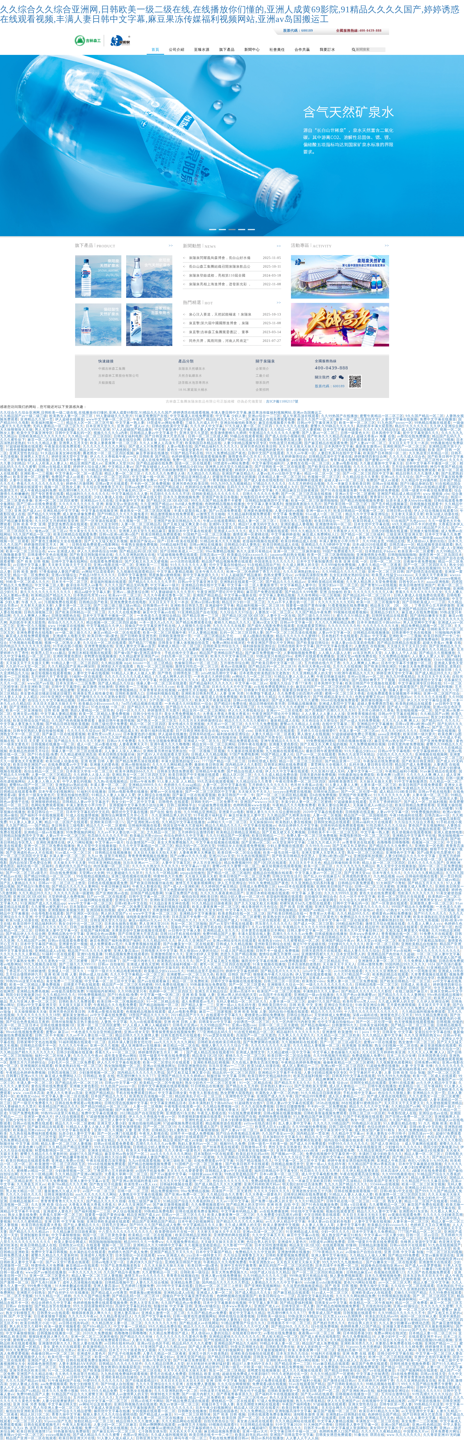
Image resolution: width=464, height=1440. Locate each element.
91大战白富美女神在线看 (61, 453)
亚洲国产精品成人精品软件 (399, 494)
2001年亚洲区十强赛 (56, 697)
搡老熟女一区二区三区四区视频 (108, 453)
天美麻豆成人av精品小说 (373, 805)
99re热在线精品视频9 (67, 808)
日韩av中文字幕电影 (394, 751)
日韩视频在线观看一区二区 (115, 538)
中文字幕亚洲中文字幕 (172, 429)
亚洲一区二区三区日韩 (386, 571)
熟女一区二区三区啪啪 (155, 666)
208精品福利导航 (173, 544)
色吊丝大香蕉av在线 (314, 666)
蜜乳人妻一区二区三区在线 (119, 880)
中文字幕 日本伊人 (249, 507)
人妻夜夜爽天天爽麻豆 (197, 852)
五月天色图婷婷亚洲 (176, 890)
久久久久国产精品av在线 (438, 517)
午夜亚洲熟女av (270, 829)
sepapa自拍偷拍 (192, 873)
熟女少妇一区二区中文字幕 (399, 758)
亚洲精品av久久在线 (96, 500)
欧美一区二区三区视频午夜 (378, 602)
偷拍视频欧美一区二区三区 (397, 947)
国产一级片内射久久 (128, 717)
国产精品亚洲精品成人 (192, 477)
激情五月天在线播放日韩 (432, 670)
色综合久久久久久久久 (66, 622)
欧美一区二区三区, (319, 866)
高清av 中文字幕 (373, 636)
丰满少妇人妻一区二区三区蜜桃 (306, 802)
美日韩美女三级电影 (67, 825)
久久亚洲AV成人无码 (328, 771)
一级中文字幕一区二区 (322, 670)
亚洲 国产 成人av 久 (133, 426)
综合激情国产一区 (140, 842)
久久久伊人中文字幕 (206, 426)
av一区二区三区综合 (387, 808)
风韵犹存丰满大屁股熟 (374, 426)
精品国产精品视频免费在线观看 (227, 561)
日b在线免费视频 (323, 795)
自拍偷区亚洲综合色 (320, 896)
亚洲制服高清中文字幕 (199, 758)
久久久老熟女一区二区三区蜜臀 (63, 961)
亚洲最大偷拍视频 (424, 531)
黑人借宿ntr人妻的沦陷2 (426, 541)
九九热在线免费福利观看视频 (369, 849)
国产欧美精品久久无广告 (146, 819)
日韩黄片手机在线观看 (262, 690)
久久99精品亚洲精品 (97, 470)
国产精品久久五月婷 (148, 450)
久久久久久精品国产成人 (47, 507)
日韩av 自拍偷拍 (111, 964)
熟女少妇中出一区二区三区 (80, 924)
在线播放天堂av (232, 538)
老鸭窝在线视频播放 (100, 656)
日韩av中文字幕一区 (296, 622)
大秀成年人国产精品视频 (189, 839)
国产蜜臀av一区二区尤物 (385, 460)
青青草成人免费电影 (346, 460)
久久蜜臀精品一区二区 (301, 940)
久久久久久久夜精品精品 (423, 873)
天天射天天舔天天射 (407, 514)
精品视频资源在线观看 (435, 544)
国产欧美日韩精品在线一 (287, 913)
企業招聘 (262, 389)
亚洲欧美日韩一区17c (107, 822)
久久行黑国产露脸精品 (242, 968)
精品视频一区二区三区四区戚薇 (111, 622)
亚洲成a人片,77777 (92, 690)
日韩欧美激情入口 (129, 693)
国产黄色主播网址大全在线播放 (56, 541)
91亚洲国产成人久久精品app (43, 903)
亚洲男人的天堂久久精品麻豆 (229, 467)
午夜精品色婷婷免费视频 (379, 490)
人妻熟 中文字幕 (368, 538)
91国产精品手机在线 (187, 453)
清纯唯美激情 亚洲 (192, 808)
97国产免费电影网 (244, 754)
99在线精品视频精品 (92, 876)
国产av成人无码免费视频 (360, 720)
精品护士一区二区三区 (218, 937)
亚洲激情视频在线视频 (69, 747)
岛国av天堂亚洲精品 (276, 619)
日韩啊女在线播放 (230, 609)
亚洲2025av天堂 (222, 856)
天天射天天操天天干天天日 (69, 565)
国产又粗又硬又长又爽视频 (283, 832)
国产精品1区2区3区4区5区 (167, 500)
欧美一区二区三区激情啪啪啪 (314, 500)
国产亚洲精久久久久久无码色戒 (35, 707)
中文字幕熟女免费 (20, 961)
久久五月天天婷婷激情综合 (284, 456)
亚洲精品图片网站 (58, 639)
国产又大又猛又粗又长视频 (106, 541)
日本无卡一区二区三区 (70, 582)
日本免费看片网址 (23, 649)
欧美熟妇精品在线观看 (414, 703)
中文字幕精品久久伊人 (105, 626)
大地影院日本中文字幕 (258, 497)
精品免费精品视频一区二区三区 (426, 626)
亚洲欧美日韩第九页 (186, 605)
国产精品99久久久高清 (144, 778)
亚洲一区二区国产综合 (441, 693)
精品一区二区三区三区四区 (301, 761)
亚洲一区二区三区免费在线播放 (49, 846)
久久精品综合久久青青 (360, 477)
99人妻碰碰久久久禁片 (114, 416)
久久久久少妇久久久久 (399, 731)
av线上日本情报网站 (248, 947)
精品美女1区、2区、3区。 (391, 605)
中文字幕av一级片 (164, 585)
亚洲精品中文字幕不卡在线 (414, 836)
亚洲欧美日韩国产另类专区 (261, 737)
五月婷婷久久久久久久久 (373, 768)
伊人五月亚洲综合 (207, 863)
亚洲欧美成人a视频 (28, 470)
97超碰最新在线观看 (350, 802)
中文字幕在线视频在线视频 (217, 842)
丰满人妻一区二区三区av (359, 731)
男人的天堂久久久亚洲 (92, 717)
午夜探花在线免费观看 (62, 446)
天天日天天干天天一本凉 (408, 443)
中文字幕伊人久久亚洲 (370, 937)
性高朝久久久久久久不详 (170, 494)
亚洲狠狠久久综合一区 (376, 450)
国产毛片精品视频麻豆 (389, 504)
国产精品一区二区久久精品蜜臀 (49, 690)
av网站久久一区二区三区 (252, 676)
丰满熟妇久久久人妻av (258, 768)
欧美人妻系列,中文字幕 (104, 808)
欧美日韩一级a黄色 (102, 636)
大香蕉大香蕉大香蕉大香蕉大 (226, 714)
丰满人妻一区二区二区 (108, 785)
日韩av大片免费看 (121, 741)
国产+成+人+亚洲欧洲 (181, 886)
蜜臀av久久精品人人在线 (300, 724)
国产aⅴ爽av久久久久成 (188, 856)
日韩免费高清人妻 (287, 439)
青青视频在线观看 (226, 599)
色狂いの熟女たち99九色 (396, 910)
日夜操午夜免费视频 (419, 561)
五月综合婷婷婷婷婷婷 (410, 467)
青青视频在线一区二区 (66, 480)
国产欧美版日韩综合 (313, 643)
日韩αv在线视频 (385, 483)
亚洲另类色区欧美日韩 (258, 446)
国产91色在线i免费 (43, 754)
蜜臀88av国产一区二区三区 (31, 785)
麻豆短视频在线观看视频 (51, 673)
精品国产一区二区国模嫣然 (365, 815)
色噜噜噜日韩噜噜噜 (393, 842)
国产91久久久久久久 (430, 913)
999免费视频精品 (123, 690)
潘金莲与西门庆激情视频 (431, 588)
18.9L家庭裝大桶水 (193, 389)
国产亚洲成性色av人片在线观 (29, 852)
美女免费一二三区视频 (436, 910)
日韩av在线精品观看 (429, 487)
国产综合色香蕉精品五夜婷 (168, 717)
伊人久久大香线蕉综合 (246, 710)
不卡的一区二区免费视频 (150, 483)
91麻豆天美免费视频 (36, 497)
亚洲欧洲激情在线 (313, 778)
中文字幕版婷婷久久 (429, 751)
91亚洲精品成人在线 (211, 548)
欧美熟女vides (269, 940)
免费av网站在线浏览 (228, 643)
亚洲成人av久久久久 (230, 531)
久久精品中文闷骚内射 (419, 480)
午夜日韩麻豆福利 (330, 676)
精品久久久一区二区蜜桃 (385, 778)
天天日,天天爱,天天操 (34, 741)
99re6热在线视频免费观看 (26, 808)
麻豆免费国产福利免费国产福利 (115, 940)
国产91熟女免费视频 (131, 517)
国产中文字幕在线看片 (334, 646)
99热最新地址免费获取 (356, 775)
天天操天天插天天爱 (376, 781)
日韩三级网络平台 (181, 805)
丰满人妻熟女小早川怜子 (339, 541)
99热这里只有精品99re (199, 538)
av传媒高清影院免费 (311, 575)
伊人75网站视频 (80, 842)
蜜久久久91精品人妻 (353, 615)
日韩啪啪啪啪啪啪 (402, 555)
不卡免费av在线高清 (412, 558)
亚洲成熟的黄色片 (269, 450)
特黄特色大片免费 (167, 876)
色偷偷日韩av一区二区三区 (196, 663)
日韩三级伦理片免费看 (109, 724)
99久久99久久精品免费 (53, 717)
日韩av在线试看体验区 (251, 700)
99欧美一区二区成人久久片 (28, 582)
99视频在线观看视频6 (351, 612)
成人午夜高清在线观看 (301, 416)
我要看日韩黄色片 (296, 690)
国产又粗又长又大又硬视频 (146, 561)
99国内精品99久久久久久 (405, 964)
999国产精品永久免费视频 (413, 907)
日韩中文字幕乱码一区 (73, 433)
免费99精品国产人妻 (371, 727)
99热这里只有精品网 (285, 443)
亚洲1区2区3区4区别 (29, 896)
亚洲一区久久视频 (31, 626)
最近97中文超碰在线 (309, 944)
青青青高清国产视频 (145, 578)
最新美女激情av (368, 446)
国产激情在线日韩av (209, 517)
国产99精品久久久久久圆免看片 (122, 514)
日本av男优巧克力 (396, 487)
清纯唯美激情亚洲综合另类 (148, 917)
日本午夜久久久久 (209, 571)
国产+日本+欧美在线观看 (177, 541)
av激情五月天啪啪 (210, 514)
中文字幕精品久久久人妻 (366, 690)
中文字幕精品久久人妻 (130, 494)
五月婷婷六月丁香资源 (49, 676)
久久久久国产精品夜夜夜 (371, 619)
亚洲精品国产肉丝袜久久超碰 (390, 954)
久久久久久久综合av (83, 731)
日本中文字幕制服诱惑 (315, 561)
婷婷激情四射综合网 (370, 456)
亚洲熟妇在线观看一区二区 (277, 568)
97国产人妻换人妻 (45, 609)
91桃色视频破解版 (20, 450)
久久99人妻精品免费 (132, 470)
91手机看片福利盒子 (210, 815)
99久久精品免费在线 (355, 880)
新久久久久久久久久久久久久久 (46, 592)
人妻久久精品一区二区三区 (185, 578)
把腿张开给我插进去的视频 (234, 477)
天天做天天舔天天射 (220, 558)
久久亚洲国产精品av (156, 504)
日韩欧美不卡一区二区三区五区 (333, 832)
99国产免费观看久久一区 (343, 551)
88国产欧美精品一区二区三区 (82, 548)
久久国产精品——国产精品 (27, 825)
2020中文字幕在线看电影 (323, 812)
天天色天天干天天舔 (319, 890)
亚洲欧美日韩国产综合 (430, 497)
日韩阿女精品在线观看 (390, 615)
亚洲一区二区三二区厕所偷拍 (296, 551)
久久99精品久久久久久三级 (344, 571)
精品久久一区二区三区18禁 (251, 548)
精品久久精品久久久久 (223, 825)
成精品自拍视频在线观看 (273, 873)
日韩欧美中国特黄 (72, 778)
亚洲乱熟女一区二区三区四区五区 (139, 775)
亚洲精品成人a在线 (50, 951)
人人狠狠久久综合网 (194, 626)
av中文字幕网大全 (176, 947)
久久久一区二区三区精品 (79, 758)
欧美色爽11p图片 (390, 775)
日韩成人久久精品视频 (209, 754)
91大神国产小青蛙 (391, 883)
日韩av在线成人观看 (54, 467)
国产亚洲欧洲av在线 (143, 822)
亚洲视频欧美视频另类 (66, 910)
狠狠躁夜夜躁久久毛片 (303, 504)
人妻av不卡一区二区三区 (66, 836)
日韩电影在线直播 (359, 812)
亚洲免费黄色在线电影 (128, 602)
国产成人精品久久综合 (116, 683)
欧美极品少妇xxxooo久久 (247, 555)
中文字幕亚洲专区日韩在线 (420, 683)
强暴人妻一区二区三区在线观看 (161, 683)
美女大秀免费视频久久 (182, 714)
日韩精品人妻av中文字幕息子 (153, 433)
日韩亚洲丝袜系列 (111, 599)
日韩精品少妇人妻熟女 (242, 544)
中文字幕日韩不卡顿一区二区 (183, 480)
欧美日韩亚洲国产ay (29, 764)
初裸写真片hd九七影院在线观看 (305, 903)
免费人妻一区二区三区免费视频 (312, 836)
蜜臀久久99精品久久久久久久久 (360, 747)
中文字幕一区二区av (251, 683)
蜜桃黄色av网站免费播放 (392, 913)
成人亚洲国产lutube (79, 768)
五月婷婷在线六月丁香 (322, 663)
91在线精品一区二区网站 (163, 880)
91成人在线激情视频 (82, 815)
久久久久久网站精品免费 (335, 622)
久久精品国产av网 (434, 714)
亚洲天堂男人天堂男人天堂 (323, 852)
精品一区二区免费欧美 (31, 575)
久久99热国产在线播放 (339, 416)
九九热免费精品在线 (298, 609)
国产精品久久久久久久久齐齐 (152, 582)
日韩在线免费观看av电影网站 (95, 544)
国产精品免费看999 (300, 639)
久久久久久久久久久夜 (371, 467)
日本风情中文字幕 (386, 433)
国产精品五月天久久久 (318, 487)
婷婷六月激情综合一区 (138, 558)
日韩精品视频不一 (31, 788)
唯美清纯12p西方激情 (290, 517)
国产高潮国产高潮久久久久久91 (330, 710)
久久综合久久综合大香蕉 (414, 822)
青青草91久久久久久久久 (390, 497)
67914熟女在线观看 (216, 527)
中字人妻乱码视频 (76, 781)
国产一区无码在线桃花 (411, 548)
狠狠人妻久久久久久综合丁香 (191, 619)
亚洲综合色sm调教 (101, 934)
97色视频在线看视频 (25, 643)
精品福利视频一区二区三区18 (260, 605)
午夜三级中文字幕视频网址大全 (317, 869)
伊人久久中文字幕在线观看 (180, 558)
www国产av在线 (41, 683)
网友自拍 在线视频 (328, 849)
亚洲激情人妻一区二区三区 (431, 903)
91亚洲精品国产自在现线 (198, 612)
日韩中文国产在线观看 (266, 453)
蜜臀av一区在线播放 (166, 791)
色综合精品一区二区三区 (443, 758)
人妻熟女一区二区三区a (274, 612)
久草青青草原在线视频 (157, 690)
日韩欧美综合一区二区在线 (119, 527)
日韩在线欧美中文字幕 (170, 426)
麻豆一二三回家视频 (389, 568)
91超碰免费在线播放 (214, 805)
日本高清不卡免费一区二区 (73, 460)
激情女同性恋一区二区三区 (197, 666)
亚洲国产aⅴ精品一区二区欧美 (322, 910)
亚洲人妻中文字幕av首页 (135, 646)
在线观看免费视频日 (106, 561)
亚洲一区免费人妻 (208, 568)
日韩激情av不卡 (155, 605)
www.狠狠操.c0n (436, 494)
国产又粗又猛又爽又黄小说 (185, 524)
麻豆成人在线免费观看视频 (273, 419)
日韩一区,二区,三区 (385, 561)
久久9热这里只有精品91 (128, 659)
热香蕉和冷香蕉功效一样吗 (315, 758)
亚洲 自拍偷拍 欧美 (301, 450)
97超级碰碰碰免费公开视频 (354, 734)
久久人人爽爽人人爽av (31, 615)
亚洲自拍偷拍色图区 (73, 795)
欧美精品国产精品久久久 (51, 595)
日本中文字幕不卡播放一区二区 (431, 463)
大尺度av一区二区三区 (225, 724)
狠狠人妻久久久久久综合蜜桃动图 (273, 812)
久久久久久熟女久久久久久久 (155, 866)
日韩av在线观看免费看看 (146, 619)
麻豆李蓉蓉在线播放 (152, 453)
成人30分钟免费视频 (299, 920)
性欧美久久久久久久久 (109, 578)
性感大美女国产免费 (188, 439)
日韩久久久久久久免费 (261, 494)
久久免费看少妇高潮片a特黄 (300, 693)
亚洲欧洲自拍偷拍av (239, 747)
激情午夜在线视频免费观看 (211, 470)
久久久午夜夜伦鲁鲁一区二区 (167, 595)
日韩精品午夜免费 (210, 771)
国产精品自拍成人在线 (245, 771)
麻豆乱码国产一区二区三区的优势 (323, 687)
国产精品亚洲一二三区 (201, 615)
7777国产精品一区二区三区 (224, 761)
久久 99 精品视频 (111, 947)
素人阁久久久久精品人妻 (435, 649)
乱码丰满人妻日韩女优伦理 (371, 764)
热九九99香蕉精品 (400, 676)
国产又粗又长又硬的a (350, 846)
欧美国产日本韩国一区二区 (385, 453)
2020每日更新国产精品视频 (264, 649)
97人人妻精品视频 (203, 632)
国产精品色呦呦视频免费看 (362, 500)
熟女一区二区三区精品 (365, 852)
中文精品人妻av (120, 467)
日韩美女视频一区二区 (338, 839)
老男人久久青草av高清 (430, 839)
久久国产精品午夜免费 (313, 612)
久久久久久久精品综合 (381, 429)
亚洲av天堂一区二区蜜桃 (355, 494)
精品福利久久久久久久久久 (87, 494)
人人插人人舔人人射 (334, 653)
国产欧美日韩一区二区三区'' (346, 504)
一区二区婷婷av (90, 957)
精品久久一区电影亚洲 (367, 707)
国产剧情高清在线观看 (424, 571)
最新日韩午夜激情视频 (116, 720)
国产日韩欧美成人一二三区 (181, 551)
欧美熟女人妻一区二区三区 (71, 416)
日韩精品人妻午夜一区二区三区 (191, 778)
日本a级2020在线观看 (369, 544)
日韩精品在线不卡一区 (390, 588)
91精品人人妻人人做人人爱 (133, 673)
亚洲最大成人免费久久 (415, 886)
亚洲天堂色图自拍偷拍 (333, 907)
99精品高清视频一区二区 (381, 957)
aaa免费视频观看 (293, 961)
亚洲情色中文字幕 (400, 852)
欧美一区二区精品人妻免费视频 (47, 680)
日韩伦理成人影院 (262, 761)
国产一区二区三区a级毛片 (26, 873)
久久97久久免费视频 (261, 724)
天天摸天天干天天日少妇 (407, 646)
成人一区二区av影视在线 (97, 744)
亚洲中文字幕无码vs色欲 (404, 968)
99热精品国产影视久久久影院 (23, 869)
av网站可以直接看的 (98, 571)
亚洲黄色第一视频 (73, 944)
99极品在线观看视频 (246, 436)
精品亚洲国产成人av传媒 (265, 717)
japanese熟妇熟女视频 (287, 555)
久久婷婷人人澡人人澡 (91, 775)
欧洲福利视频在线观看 (172, 907)
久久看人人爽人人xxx (251, 798)
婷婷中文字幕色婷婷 (242, 971)
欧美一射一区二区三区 (357, 423)
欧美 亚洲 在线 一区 (351, 561)
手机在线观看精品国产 (228, 578)
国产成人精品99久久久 (433, 673)
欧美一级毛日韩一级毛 (281, 852)
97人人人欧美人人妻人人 (48, 463)
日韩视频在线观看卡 (25, 487)
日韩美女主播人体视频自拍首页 (184, 643)
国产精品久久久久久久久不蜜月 (79, 741)
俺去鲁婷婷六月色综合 (259, 907)
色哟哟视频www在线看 (251, 805)
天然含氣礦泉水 (190, 375)
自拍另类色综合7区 (328, 690)
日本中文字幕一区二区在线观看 (343, 920)
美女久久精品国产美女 (93, 649)
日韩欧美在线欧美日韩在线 (261, 558)
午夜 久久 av (32, 602)
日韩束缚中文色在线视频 (47, 555)
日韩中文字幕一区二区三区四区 (154, 896)
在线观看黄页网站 (311, 626)
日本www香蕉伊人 (364, 934)
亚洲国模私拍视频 (368, 856)
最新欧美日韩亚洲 (208, 764)
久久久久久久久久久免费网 (177, 649)
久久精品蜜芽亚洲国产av (139, 656)
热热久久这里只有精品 (356, 754)
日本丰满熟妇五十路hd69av (379, 622)
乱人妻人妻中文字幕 (209, 429)
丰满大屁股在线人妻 (190, 511)
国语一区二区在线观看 (193, 463)
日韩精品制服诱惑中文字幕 (267, 500)
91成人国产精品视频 (237, 951)
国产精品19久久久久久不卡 (246, 957)
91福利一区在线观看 (86, 676)
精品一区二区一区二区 (322, 473)
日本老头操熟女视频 (120, 924)
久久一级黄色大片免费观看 (22, 761)
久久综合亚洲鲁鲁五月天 (103, 487)
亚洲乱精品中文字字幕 (61, 511)
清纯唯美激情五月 (342, 781)
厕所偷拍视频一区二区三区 (383, 700)
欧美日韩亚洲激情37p (204, 869)
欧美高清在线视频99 (424, 568)
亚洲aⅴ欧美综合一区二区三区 (147, 670)
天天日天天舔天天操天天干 (54, 703)
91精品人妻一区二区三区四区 (75, 663)
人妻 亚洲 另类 (232, 693)
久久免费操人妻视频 (420, 961)
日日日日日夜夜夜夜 (239, 829)
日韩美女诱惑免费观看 (175, 771)
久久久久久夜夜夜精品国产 (222, 893)
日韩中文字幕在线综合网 (121, 439)
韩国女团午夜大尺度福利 (183, 825)
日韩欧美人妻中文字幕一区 (56, 930)
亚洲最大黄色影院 (283, 744)
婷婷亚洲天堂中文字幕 (69, 456)
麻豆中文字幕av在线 (159, 612)
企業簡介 (262, 368)
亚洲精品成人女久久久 (221, 930)
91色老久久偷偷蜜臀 (240, 869)
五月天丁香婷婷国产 (385, 802)
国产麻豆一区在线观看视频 (64, 734)
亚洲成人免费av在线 (263, 538)
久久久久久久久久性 (344, 626)
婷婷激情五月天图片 (163, 710)
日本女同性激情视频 (411, 849)
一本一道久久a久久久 (156, 622)
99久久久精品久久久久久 (311, 531)
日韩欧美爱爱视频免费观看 (414, 470)
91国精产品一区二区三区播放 (207, 534)
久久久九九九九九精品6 (355, 866)
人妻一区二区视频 (296, 538)
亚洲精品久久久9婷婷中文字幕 (325, 544)
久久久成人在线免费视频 (150, 460)
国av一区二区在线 (239, 568)
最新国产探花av (142, 541)
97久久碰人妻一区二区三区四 (249, 426)
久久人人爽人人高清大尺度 (161, 443)
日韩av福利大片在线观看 (372, 822)
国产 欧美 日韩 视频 (33, 561)
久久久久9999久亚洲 (93, 429)
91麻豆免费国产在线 (151, 416)
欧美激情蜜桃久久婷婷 (228, 433)
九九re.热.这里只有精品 (107, 856)
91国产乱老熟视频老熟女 (248, 429)
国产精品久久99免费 (44, 514)
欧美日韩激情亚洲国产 (417, 585)
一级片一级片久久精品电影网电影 (114, 971)
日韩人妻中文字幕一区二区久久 (265, 788)
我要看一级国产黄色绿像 (306, 605)
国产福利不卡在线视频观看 (42, 815)
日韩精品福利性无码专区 (393, 599)
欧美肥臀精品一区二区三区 (200, 957)
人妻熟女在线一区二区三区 (308, 463)
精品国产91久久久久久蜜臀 (89, 951)
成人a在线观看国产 (402, 687)
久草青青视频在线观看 (143, 944)
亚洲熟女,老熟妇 (447, 666)
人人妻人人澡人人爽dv (122, 751)
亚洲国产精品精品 (207, 595)
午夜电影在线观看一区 (382, 639)
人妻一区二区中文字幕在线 (224, 785)
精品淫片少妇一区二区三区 (243, 602)
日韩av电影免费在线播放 (128, 791)
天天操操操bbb (261, 822)
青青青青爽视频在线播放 (148, 856)
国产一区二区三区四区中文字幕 (368, 473)
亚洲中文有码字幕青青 (409, 869)
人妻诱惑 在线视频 (370, 646)
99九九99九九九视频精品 (231, 483)
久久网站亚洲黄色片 (294, 697)
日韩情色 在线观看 (174, 802)
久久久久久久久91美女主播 (170, 548)
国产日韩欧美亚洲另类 (138, 636)
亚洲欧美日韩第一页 (197, 609)
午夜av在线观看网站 (219, 521)
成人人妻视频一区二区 (104, 480)
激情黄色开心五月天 (244, 456)
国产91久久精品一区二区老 (73, 880)
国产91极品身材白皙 (416, 483)
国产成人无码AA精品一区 (21, 639)
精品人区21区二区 (237, 775)
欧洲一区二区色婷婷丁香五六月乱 (253, 571)
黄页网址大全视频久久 (329, 764)
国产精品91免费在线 (230, 703)
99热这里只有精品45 (236, 758)
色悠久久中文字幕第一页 (371, 548)
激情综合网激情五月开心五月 (125, 815)
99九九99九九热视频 (422, 920)
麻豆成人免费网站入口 (320, 534)
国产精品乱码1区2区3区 (138, 551)
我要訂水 (327, 49)
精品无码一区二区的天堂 (195, 846)
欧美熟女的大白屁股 (279, 917)
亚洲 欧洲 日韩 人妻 (16, 517)
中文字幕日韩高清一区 (229, 839)
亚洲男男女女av (429, 900)
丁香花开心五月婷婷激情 (434, 605)
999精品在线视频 (287, 937)
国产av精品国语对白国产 (184, 419)
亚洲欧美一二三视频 (36, 473)
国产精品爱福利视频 (436, 687)
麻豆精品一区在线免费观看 (56, 517)
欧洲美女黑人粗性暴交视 (93, 693)
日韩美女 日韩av (156, 439)
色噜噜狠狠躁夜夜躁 (346, 558)
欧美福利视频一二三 (47, 423)
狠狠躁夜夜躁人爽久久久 (178, 937)
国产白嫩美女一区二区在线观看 (188, 944)
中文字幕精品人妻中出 (298, 585)
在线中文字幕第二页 (338, 724)
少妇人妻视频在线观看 (285, 846)
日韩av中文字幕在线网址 (398, 714)
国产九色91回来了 (299, 819)
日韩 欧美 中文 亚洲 (29, 524)
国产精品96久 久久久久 (440, 720)
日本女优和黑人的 (350, 954)
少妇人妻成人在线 (108, 497)
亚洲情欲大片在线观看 (116, 666)
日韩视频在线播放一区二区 (53, 744)
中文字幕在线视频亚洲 (99, 511)
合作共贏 (302, 49)
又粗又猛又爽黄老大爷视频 (407, 930)
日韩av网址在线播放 (205, 544)
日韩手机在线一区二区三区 (322, 859)
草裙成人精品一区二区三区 (179, 646)
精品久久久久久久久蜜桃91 (297, 636)
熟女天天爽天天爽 (396, 917)
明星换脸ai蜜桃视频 (165, 575)
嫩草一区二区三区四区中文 (357, 419)
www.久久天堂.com (237, 731)
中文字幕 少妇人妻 (231, 416)
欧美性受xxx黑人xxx (104, 734)
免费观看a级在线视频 (432, 599)
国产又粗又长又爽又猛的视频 (323, 744)
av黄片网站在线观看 (309, 788)
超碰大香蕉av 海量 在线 (375, 436)
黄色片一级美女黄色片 (185, 450)
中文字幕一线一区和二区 (152, 477)
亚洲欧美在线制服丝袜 (170, 490)
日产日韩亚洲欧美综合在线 (197, 731)
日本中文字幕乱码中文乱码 (87, 812)
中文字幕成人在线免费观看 (191, 416)
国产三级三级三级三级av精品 (117, 605)
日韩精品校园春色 (379, 558)
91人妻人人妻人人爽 (341, 785)
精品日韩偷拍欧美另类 (267, 703)
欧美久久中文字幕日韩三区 (232, 656)
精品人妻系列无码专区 (66, 788)
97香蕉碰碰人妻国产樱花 (59, 571)
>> (171, 245)
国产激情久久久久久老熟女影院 (100, 697)
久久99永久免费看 (92, 659)
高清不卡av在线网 (396, 951)
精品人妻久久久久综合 (362, 951)
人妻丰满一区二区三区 (73, 605)
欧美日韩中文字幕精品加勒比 (422, 940)
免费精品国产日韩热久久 (95, 680)
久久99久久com (162, 687)
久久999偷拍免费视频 (338, 565)
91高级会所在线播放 (143, 947)
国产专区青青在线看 (47, 494)
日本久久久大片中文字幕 (232, 687)
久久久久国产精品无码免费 (126, 585)
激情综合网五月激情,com (279, 954)
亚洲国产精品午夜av (338, 940)
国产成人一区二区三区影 (314, 924)
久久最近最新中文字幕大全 (381, 463)
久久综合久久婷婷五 (355, 900)
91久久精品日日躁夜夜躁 (212, 903)
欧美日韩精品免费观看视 (161, 534)
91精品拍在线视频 (272, 588)
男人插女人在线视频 (313, 734)
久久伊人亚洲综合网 (446, 426)
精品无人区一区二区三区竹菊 (89, 423)
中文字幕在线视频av (260, 825)
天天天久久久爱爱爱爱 (289, 957)
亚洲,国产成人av (27, 511)
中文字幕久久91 (238, 910)
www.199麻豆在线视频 (66, 626)
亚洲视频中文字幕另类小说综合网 (33, 768)
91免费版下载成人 (260, 693)
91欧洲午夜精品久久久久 (354, 673)
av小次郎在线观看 (184, 561)
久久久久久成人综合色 (407, 456)
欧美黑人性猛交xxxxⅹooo (392, 575)
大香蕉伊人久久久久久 (351, 531)
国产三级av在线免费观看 (37, 504)
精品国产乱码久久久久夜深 (224, 849)
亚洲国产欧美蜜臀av (285, 527)
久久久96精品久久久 (179, 920)
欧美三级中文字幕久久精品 (210, 507)
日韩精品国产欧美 (93, 602)
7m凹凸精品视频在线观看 (141, 703)
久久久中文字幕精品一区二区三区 (146, 846)
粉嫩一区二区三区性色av (427, 460)
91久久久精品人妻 (42, 443)
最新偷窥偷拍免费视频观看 (31, 538)
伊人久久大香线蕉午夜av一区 (113, 456)
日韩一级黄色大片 (355, 433)
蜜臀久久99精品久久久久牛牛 (220, 629)
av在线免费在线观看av (310, 460)
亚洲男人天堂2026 (119, 463)
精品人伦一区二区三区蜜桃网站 (104, 450)
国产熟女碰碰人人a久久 (155, 467)
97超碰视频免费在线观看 (177, 555)
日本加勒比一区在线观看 (89, 907)
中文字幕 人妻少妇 (307, 893)
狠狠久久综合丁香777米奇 (291, 683)
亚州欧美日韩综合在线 (272, 944)
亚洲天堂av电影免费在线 (357, 656)
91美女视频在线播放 (269, 964)
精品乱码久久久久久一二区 (227, 419)
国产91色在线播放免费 (339, 490)
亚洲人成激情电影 (448, 832)
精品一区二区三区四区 (148, 724)
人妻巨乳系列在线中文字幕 (339, 453)
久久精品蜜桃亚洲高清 (78, 754)
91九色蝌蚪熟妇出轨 (387, 920)
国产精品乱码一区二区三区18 (367, 595)
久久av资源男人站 (266, 927)
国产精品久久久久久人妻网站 (189, 639)
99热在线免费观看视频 (202, 829)
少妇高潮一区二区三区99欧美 (184, 656)
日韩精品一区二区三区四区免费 (153, 747)
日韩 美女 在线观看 (138, 849)
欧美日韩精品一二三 (197, 588)
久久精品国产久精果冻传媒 (289, 815)
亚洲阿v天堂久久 (222, 524)
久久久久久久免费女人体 (165, 473)
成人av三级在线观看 (47, 599)
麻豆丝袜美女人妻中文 (247, 815)
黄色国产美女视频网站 (426, 825)
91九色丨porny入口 (112, 460)
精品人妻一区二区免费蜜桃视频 (98, 917)
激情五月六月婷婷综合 (301, 578)
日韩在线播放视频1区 (355, 741)
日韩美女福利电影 (128, 436)
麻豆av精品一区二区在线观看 (59, 558)
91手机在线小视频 (67, 646)
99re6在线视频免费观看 (340, 700)
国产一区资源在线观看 (98, 521)
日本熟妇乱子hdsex (380, 551)
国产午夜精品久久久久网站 (212, 490)
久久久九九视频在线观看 (421, 829)
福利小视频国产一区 (283, 947)
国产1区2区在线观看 (270, 863)
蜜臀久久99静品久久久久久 (332, 426)
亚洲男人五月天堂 (73, 443)
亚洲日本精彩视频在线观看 (90, 653)
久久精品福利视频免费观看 (249, 514)
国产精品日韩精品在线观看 (398, 643)
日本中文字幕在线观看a (342, 429)
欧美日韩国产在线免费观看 (420, 785)
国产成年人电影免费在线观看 (271, 626)
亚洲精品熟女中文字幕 (66, 934)
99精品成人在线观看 (254, 439)
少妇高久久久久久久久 (395, 754)
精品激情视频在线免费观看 (172, 514)
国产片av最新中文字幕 (255, 490)
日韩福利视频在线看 (162, 693)
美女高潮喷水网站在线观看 (300, 599)
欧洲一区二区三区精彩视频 (374, 609)
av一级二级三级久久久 (73, 632)
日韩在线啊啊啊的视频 (106, 619)
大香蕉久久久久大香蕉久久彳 (93, 629)
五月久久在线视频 (347, 666)
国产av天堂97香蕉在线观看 (231, 924)
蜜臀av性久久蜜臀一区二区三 (236, 866)
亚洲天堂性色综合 (23, 453)
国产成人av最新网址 (320, 900)
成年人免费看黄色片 (133, 910)
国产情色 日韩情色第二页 (178, 673)
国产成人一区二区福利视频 (409, 707)
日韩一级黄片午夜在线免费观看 (426, 490)
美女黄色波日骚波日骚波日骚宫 (45, 693)
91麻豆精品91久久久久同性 (53, 659)
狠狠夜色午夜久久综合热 (359, 487)
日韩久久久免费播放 (304, 727)
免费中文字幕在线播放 (438, 419)
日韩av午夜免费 (142, 781)
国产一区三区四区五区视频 (264, 727)
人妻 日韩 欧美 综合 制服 (408, 747)
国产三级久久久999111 (316, 615)
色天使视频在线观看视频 (412, 832)
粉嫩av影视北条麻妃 (104, 849)
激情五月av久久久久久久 (399, 798)
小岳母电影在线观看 (47, 913)
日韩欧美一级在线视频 (438, 731)
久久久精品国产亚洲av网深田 (71, 666)
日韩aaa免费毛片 (138, 487)
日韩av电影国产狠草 (297, 629)
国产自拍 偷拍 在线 (165, 812)
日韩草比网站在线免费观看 (286, 764)
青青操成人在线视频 (33, 460)
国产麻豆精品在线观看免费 (326, 443)
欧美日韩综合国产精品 (31, 720)
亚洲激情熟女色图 (370, 555)
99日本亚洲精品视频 (104, 863)
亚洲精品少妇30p (189, 467)
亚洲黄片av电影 (110, 768)
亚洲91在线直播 (90, 954)
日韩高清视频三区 (38, 612)
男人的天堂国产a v (116, 913)
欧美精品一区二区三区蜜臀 (239, 917)
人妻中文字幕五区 (176, 863)
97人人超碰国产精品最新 (132, 429)
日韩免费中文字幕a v (17, 558)
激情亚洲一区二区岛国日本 (440, 555)
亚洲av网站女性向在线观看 (234, 940)
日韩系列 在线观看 (300, 737)
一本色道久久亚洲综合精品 (158, 615)
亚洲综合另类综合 (140, 568)
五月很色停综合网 (234, 663)
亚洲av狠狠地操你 (135, 764)
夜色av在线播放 (233, 666)
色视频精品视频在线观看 (110, 727)
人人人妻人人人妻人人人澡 (323, 714)
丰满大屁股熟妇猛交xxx (180, 761)
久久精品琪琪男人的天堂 (394, 900)
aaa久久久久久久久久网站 (330, 768)
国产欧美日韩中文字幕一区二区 (276, 663)
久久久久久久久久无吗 (336, 602)
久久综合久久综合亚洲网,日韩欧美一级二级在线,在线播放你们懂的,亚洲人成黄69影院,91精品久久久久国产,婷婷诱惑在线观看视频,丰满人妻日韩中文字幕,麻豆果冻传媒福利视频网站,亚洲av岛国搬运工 (230, 14)
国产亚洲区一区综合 (82, 913)
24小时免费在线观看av (18, 670)
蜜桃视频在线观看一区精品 (61, 670)
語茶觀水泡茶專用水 (193, 382)
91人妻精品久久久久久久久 (46, 927)
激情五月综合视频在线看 (385, 924)
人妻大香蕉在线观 (119, 927)
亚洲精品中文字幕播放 (375, 724)
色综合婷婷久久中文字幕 (137, 680)
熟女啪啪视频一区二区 (414, 710)
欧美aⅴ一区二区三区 (125, 595)
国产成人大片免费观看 (147, 446)
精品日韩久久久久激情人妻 (417, 473)
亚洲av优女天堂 (265, 622)
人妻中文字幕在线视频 (399, 419)
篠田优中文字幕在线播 (130, 812)
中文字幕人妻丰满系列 (265, 504)
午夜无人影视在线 (147, 419)
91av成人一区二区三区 (324, 514)
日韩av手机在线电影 (326, 517)
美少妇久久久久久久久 (228, 808)
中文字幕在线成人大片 (280, 487)
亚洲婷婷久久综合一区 (220, 768)
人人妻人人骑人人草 (44, 781)
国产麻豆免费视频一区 (263, 653)
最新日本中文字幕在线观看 (190, 531)
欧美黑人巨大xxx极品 (48, 653)
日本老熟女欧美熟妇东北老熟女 (264, 673)
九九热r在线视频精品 (111, 781)
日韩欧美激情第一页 (175, 636)
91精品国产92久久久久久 (170, 517)
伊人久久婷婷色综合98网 (97, 551)
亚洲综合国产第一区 (436, 927)
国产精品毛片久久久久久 (57, 450)
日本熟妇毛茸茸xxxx (89, 595)
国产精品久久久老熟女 (145, 707)
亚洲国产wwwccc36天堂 (221, 649)
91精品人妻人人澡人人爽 (294, 676)
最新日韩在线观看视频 (279, 778)
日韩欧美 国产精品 (154, 456)
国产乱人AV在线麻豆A (322, 876)
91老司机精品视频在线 (322, 527)
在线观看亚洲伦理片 (124, 588)
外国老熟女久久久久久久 (274, 561)
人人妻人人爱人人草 (428, 656)
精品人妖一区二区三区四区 (384, 863)
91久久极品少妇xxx (360, 751)
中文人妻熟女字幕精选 (38, 758)
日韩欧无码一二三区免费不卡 (214, 802)
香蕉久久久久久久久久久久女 (40, 483)
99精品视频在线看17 (189, 670)
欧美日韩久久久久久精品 (202, 968)
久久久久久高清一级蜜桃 (74, 893)
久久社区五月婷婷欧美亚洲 (56, 521)
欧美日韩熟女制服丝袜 (219, 737)
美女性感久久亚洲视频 (186, 724)
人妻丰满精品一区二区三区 (366, 869)
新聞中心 (252, 49)
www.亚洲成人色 (61, 551)
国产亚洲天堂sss (357, 873)
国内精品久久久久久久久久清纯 (25, 646)
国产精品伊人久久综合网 (26, 934)
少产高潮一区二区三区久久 (171, 700)
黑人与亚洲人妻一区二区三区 (71, 527)
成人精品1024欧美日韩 (397, 791)
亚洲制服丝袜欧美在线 (161, 588)
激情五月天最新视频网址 (195, 883)
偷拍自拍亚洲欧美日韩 (200, 896)
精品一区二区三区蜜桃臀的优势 (384, 839)
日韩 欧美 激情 (25, 571)
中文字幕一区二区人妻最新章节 (252, 585)
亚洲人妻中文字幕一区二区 (53, 819)
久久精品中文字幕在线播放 (183, 822)
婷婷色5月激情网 (79, 483)
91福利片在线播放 (91, 791)
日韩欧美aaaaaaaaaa (413, 717)
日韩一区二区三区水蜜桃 (374, 886)
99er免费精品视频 (220, 551)
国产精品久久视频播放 (437, 653)
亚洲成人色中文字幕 (260, 599)
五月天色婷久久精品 (62, 470)
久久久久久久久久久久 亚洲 (81, 504)
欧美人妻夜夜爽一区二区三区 (113, 443)
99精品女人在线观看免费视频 (241, 846)
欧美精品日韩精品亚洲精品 (238, 832)
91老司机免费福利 (332, 659)
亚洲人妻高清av (126, 951)
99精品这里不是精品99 (205, 971)
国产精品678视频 (440, 439)
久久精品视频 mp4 (116, 663)
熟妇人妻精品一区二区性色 (92, 710)
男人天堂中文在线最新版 (55, 429)
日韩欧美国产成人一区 (212, 947)
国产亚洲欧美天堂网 (60, 890)
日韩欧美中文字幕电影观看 (389, 507)
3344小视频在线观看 (40, 829)
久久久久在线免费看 (124, 612)
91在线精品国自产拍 (263, 565)
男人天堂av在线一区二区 (422, 859)
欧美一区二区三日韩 (382, 944)
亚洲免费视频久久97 (342, 717)
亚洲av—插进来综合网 (131, 592)
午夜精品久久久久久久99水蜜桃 (428, 788)
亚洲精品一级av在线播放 (44, 832)
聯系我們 (262, 382)
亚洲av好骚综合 (64, 575)
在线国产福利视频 (94, 930)
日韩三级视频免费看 (141, 768)
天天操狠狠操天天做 (16, 429)
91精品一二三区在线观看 (260, 920)
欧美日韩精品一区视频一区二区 (359, 511)
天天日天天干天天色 (433, 676)
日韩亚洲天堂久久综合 (108, 920)
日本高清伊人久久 (38, 947)
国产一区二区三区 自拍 (292, 849)
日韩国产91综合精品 (400, 517)
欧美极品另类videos (146, 836)
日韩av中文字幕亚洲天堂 (317, 423)
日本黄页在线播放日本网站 (263, 930)
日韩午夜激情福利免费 (31, 880)
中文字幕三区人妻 (49, 585)
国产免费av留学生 (285, 798)
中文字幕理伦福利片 (268, 463)
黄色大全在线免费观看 (377, 893)
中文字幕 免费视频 (288, 514)
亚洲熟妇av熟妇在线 (71, 785)
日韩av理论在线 (390, 578)
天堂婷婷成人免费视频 (203, 880)
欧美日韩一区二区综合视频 (239, 852)
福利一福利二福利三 (378, 819)
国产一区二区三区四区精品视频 (281, 795)
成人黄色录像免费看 (79, 514)
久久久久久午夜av (100, 788)
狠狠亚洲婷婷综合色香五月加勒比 (137, 639)
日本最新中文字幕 (129, 500)
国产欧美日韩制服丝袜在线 (91, 555)
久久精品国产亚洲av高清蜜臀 (128, 507)
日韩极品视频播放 (302, 703)
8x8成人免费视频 (189, 504)
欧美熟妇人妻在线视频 (294, 822)
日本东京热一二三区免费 (76, 683)
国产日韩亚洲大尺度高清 (165, 436)
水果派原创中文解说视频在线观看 (139, 930)
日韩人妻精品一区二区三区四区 (295, 470)
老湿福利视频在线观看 (260, 541)
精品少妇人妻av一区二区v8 (242, 896)
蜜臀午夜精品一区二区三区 (381, 416)
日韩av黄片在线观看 (111, 483)
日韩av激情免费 (370, 964)
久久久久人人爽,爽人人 (401, 720)
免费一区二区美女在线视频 (194, 460)
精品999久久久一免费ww (410, 727)
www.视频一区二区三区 (127, 548)
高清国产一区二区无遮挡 (237, 619)
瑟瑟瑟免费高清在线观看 (68, 524)
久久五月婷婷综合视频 (306, 483)
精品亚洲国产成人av (86, 463)
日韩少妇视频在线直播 (389, 531)
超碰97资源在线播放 (235, 859)
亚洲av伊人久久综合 (91, 639)
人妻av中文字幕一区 (335, 632)
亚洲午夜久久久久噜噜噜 (170, 744)
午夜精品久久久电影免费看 (294, 805)
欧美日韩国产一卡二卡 (442, 636)
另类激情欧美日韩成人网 (172, 910)
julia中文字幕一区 (317, 971)
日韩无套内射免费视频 (406, 744)
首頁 (155, 49)
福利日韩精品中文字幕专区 (84, 588)
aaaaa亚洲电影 (438, 582)
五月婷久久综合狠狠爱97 (317, 731)
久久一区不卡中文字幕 (357, 896)
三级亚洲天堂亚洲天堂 (404, 534)
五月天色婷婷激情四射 (220, 788)
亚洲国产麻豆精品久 (238, 473)
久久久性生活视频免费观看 (159, 741)
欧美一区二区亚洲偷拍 (24, 710)
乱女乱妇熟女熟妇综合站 (350, 575)
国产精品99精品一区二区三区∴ (49, 876)
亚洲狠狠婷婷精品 (45, 802)
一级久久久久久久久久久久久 (436, 951)
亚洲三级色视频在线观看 (131, 876)
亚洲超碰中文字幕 (219, 605)
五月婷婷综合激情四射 (196, 832)
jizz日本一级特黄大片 (106, 778)
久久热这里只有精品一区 (429, 453)
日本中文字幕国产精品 (152, 859)
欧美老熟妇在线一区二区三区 (241, 913)
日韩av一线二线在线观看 (159, 538)
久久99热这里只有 (225, 727)
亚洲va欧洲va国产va (335, 856)
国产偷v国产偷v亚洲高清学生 (138, 653)
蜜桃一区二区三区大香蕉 (345, 693)
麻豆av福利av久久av (145, 920)
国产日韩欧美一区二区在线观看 (280, 467)
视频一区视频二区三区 (108, 747)
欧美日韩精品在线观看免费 (75, 534)
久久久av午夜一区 (300, 453)
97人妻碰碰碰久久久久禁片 (173, 592)
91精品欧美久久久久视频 (220, 541)
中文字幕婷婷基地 (285, 534)
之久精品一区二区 (161, 832)
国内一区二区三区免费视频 (440, 866)
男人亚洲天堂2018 (154, 924)
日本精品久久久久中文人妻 (171, 659)
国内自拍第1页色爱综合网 (30, 863)
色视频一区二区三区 (324, 477)
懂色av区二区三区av (51, 531)
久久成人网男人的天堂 (301, 565)
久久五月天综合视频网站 (134, 649)
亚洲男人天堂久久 (34, 456)
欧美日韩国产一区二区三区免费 (244, 876)
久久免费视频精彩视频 (367, 744)
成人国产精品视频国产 (419, 429)
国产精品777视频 (142, 643)
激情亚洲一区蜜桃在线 (251, 534)
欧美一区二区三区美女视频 (300, 497)
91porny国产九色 (317, 747)
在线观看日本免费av (141, 480)
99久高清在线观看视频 (215, 781)
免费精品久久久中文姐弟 (360, 917)
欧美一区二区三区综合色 (26, 551)
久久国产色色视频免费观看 (73, 720)
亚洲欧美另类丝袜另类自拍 (165, 751)
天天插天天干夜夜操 (431, 575)
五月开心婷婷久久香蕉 (376, 710)
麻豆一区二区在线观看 (46, 439)
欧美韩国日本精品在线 (203, 443)
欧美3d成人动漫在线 (442, 514)
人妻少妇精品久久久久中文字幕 (411, 856)
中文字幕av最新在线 (240, 595)
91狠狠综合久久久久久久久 (108, 968)
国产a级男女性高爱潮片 (436, 852)
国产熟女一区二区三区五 (157, 720)
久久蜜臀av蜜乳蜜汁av (49, 907)
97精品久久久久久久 (269, 483)
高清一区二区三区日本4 (147, 839)
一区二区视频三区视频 (207, 751)
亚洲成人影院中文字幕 (337, 703)
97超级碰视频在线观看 (24, 446)
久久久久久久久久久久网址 (104, 446)
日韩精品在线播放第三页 (236, 588)
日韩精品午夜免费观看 (356, 883)
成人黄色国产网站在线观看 (223, 680)
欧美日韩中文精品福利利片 (35, 924)
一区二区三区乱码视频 (392, 880)
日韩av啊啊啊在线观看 (304, 480)
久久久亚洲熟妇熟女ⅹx (301, 571)
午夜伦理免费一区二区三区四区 (301, 781)
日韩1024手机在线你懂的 (180, 934)
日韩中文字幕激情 (132, 575)
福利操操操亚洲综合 (259, 646)
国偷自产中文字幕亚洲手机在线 (150, 626)
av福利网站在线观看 (96, 900)
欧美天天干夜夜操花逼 (213, 700)
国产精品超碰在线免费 (154, 463)
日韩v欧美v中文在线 (263, 680)
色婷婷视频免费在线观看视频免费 (199, 456)
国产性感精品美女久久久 (333, 697)
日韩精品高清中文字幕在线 (330, 456)
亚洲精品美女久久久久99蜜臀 (429, 808)
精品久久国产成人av (96, 517)
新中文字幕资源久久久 (421, 433)
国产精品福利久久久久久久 (216, 446)
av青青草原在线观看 (358, 842)
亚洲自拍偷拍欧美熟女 (238, 423)
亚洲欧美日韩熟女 (164, 900)
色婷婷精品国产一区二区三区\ (150, 808)
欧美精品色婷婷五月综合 (29, 751)
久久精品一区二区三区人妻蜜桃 (295, 429)
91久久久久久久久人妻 (188, 565)
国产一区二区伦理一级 (359, 791)
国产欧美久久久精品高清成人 (330, 436)
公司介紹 (176, 49)
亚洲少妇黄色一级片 (264, 578)
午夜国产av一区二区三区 (40, 588)
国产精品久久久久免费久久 (391, 846)
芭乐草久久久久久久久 (371, 907)
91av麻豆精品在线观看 (438, 771)
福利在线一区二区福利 (35, 866)
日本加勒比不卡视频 (72, 578)
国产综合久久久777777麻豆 (195, 859)
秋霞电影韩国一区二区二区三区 (365, 836)
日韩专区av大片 (411, 582)
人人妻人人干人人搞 (400, 653)
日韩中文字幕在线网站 (69, 561)
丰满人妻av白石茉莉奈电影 (157, 609)
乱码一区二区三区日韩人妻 (241, 632)
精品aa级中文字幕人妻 (92, 592)
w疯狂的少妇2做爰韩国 (199, 900)
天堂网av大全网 (18, 737)
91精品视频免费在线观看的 (127, 954)
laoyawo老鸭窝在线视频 (292, 791)
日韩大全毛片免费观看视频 (280, 900)
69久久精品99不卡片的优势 (414, 524)
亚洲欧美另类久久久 (263, 609)
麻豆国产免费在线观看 (264, 592)
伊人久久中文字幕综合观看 (428, 700)
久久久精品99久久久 (35, 893)
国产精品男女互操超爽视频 (409, 659)
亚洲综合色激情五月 (210, 890)
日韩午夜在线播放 (252, 744)
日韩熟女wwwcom (31, 527)
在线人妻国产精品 (220, 439)
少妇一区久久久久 (130, 710)
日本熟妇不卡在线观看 (73, 497)
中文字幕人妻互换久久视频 (22, 724)
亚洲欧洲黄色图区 (67, 656)
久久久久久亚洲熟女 (381, 971)
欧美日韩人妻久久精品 (192, 599)
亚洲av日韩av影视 (205, 602)
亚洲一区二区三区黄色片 (318, 917)
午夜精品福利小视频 (401, 771)
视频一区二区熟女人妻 (62, 487)
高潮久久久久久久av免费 (292, 934)
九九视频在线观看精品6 (135, 571)
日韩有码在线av (202, 734)
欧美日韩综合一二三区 (332, 521)
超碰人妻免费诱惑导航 (375, 703)
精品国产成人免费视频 (413, 764)
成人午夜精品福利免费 (372, 470)
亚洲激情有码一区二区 (333, 524)
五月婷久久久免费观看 (73, 538)
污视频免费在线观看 (60, 602)
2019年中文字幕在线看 (137, 629)
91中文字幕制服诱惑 (410, 781)
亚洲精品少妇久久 (384, 612)
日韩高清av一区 (402, 544)
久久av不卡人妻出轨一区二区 (292, 602)
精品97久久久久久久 (411, 426)
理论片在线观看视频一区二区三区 (170, 527)
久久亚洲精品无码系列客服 (313, 883)
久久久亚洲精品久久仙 (181, 697)
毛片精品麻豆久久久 (144, 697)
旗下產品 (227, 49)
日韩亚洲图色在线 (65, 615)
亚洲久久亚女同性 (104, 524)
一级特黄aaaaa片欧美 (436, 538)
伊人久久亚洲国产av (194, 940)
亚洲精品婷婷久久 (80, 599)
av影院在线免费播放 (413, 436)
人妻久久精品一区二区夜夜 (379, 565)
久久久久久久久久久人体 (373, 592)
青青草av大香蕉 (322, 913)
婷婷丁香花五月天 (427, 507)
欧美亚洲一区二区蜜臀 (31, 477)
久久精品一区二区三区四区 (89, 436)
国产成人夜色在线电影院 (264, 480)
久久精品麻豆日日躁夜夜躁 (297, 490)
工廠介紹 (262, 375)
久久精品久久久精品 (203, 473)
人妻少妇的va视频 (289, 511)
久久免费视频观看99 (159, 957)
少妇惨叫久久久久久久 (346, 944)
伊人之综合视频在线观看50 (436, 511)
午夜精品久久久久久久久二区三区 (58, 568)
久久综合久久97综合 (236, 612)
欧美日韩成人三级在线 (371, 521)
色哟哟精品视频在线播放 (225, 504)
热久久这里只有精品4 (254, 551)
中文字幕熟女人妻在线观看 (163, 869)
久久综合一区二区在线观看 (104, 643)
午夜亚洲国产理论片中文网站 (220, 592)
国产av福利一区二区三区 (348, 788)
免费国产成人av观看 (67, 477)
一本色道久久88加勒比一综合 (188, 703)
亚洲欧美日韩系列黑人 (199, 693)
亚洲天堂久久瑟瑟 (193, 433)
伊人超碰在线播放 (69, 419)
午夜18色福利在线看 (406, 815)
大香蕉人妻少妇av (42, 548)
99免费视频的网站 (320, 741)
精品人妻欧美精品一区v (357, 890)
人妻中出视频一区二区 (27, 480)
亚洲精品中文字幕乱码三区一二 (125, 490)
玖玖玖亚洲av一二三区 (141, 863)
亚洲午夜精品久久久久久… (282, 741)
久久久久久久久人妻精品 (20, 954)
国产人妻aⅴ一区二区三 (320, 433)
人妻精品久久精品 (356, 670)
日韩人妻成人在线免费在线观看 (419, 595)
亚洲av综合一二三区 (264, 416)
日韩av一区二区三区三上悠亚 (62, 883)
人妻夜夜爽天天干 (133, 744)
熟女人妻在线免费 (337, 470)
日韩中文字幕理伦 (65, 687)
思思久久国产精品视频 (238, 954)
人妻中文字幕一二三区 (365, 771)
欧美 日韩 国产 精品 (216, 798)
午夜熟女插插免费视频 (139, 544)
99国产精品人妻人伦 (277, 754)
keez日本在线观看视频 (296, 886)
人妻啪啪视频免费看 (299, 653)
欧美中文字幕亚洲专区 (35, 433)
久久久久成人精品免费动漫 (275, 775)
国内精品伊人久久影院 (243, 764)
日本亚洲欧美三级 (34, 687)
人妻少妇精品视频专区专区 (245, 443)
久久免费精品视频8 (394, 656)
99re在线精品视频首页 (104, 670)
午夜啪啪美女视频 (290, 548)
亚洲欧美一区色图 (429, 846)
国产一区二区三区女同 (284, 507)
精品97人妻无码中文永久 (258, 524)
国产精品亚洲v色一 (170, 507)
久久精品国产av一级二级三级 (23, 416)
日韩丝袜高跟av (326, 791)
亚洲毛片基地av (361, 910)
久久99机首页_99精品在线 (383, 541)
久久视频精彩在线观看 (306, 717)
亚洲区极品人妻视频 (297, 524)
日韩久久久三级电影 (296, 521)
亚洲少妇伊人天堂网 (202, 954)
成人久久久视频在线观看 (269, 531)
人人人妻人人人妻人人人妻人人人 (348, 578)
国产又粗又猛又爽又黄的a (416, 768)
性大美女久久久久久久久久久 (229, 450)
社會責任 (277, 49)
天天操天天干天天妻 (69, 863)
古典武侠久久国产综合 (73, 866)
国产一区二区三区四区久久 (425, 565)
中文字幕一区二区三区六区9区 (334, 957)
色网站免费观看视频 (47, 805)
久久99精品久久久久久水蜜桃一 (282, 707)
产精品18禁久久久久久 (97, 575)
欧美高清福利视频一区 (179, 964)
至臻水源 (202, 49)
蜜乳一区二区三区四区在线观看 (225, 964)
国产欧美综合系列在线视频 (329, 467)
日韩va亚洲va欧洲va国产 (119, 534)
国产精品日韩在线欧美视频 (67, 724)
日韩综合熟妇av (399, 697)
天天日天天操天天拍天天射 (306, 558)
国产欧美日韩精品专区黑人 (294, 856)
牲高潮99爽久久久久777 (78, 490)
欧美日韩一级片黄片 (419, 734)
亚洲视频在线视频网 (431, 754)
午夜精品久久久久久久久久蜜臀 (274, 433)
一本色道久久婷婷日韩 (212, 676)
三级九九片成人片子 (201, 423)
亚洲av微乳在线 (358, 568)
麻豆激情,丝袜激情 (98, 687)
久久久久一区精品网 (71, 727)
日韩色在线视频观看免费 (108, 883)
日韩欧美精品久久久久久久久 (42, 436)
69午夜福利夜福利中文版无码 (232, 670)
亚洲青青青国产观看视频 (47, 629)
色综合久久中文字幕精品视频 (51, 700)
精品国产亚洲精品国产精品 (221, 653)
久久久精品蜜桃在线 (409, 619)
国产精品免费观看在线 (194, 622)
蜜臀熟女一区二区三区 (57, 957)
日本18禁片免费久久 (152, 927)
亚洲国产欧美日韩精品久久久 (177, 521)
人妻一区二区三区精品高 (141, 524)
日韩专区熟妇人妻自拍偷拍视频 (39, 731)
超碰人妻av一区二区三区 (344, 480)
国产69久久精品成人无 (120, 731)
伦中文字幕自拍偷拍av (227, 565)
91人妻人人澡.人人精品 (19, 697)
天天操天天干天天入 (254, 791)
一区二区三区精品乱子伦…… (217, 636)
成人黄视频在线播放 (346, 778)
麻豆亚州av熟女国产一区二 (396, 741)
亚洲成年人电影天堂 (69, 636)
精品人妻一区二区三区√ (123, 473)
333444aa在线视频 (411, 450)
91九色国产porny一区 (394, 423)
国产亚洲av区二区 (255, 842)
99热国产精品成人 (168, 487)
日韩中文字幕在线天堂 (143, 497)
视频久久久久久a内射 (111, 433)
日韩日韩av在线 (399, 511)
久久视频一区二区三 (135, 521)
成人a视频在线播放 (258, 636)
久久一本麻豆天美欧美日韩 (348, 483)
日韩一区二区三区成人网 (208, 436)
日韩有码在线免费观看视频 (176, 737)
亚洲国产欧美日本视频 (220, 497)
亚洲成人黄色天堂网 (143, 964)
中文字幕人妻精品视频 (175, 571)
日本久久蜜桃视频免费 (181, 497)
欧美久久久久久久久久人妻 (217, 659)
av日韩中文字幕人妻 (29, 565)
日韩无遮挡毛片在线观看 (275, 731)
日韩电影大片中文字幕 (159, 951)
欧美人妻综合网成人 (334, 805)
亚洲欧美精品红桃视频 (326, 582)
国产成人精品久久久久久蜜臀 (295, 700)
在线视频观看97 (236, 927)
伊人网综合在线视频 (154, 795)
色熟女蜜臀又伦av (278, 575)
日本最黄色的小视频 (139, 734)
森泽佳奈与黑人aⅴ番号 (84, 585)
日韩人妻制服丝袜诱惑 (46, 798)
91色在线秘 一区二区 (108, 707)
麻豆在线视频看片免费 (277, 423)
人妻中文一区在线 (281, 615)
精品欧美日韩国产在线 (161, 758)
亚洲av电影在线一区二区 (113, 565)
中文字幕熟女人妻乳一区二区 (413, 737)
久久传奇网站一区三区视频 (319, 595)
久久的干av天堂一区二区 (26, 666)
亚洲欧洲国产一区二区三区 (405, 446)
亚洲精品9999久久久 (145, 785)
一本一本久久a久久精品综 (322, 568)
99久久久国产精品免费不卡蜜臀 (217, 500)
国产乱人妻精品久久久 (363, 517)
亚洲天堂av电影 (25, 714)
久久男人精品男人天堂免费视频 (371, 582)
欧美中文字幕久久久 (82, 439)
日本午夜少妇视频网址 (56, 791)
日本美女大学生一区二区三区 (89, 771)
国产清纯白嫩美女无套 (428, 615)
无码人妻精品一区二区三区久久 (58, 426)
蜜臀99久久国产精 (301, 659)
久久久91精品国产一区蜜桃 (228, 836)
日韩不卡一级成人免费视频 (277, 951)
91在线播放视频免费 (400, 538)
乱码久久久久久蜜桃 (243, 487)
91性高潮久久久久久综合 (386, 825)
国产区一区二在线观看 (300, 680)
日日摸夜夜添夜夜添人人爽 (364, 439)
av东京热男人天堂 (367, 653)
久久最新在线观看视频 (245, 751)
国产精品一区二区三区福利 (362, 534)
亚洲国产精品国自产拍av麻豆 (422, 609)
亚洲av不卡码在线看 (343, 829)
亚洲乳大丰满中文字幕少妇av (347, 599)
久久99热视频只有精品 (137, 937)
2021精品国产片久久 (432, 527)
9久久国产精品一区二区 (425, 416)
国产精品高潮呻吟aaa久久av (108, 859)
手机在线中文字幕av (181, 653)
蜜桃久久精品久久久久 (232, 622)
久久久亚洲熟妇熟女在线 (135, 555)
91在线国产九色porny (408, 521)
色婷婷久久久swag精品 (182, 785)
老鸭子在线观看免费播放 (314, 656)
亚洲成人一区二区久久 (202, 741)
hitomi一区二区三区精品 (152, 663)
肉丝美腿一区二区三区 (112, 866)
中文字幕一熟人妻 (130, 423)
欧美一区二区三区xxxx (18, 957)
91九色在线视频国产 (253, 856)
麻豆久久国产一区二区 (315, 419)
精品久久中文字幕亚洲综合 (367, 514)
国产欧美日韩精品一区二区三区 (80, 612)
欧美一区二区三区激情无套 (71, 869)
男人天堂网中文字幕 (419, 622)
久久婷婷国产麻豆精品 (219, 886)
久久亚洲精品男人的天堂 (312, 673)
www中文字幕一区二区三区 (108, 419)
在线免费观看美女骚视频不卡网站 (394, 693)
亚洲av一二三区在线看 (284, 710)
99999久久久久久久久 (129, 700)
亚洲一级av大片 (318, 511)
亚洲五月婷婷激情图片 (169, 470)
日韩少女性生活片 (147, 714)
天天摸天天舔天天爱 (333, 737)
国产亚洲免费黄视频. (437, 741)
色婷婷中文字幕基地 (117, 609)
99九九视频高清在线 (370, 629)
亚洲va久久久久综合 (397, 477)
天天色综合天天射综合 (176, 629)
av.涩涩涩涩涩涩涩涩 (334, 609)
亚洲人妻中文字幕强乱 (391, 670)
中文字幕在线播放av (67, 968)
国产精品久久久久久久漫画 (187, 707)
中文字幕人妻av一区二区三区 (318, 873)
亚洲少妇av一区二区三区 (338, 585)
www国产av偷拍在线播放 (310, 588)
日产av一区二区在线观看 (316, 754)
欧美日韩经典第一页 (234, 460)
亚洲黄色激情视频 (258, 511)
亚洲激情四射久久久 (167, 954)
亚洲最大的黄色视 (104, 764)
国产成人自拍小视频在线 (285, 436)
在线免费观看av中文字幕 (68, 764)
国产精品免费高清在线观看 (137, 761)
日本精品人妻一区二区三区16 (281, 477)
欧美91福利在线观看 (157, 731)
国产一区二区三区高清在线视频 (307, 494)
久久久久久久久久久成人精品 (129, 676)
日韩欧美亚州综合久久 (222, 646)
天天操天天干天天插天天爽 (340, 639)
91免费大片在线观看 (436, 934)
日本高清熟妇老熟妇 (320, 507)
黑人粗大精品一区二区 (367, 659)
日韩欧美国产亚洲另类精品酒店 (60, 619)
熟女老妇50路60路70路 (35, 578)
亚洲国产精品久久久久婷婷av (414, 937)
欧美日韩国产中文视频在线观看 (370, 683)
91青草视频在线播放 (225, 480)
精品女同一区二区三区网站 (204, 710)
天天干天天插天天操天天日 (300, 446)
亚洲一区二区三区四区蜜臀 (56, 500)
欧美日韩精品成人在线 (299, 541)
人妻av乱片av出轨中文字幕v (279, 473)
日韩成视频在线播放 (331, 934)
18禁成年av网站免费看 (165, 423)
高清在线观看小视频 (266, 639)
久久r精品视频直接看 (174, 568)
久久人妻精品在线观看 (431, 890)
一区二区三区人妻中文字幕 (438, 954)
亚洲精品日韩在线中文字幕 (203, 585)
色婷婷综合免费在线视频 (205, 487)
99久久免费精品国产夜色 (226, 453)
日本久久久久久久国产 (322, 439)
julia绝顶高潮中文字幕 (219, 673)
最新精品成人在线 (284, 720)
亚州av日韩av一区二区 (366, 676)
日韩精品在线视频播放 (371, 632)
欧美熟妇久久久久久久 (333, 629)
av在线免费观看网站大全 (274, 687)
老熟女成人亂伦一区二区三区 (64, 920)
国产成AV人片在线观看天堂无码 (163, 754)
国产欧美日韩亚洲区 (380, 666)
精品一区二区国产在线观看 (66, 822)
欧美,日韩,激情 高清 (193, 687)
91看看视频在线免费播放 (348, 605)
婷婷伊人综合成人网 (89, 467)
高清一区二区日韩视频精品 (275, 910)
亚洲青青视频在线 (98, 646)
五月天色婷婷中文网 (101, 558)
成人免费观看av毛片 (225, 690)
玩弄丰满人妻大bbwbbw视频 (409, 500)
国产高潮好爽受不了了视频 (374, 680)
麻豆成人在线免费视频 (420, 612)
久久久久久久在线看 (292, 426)
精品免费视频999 (238, 863)
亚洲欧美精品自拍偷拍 (419, 944)
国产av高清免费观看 (225, 511)
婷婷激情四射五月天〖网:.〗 (47, 544)
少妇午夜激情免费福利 (421, 639)
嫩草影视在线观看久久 (106, 568)
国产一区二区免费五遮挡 (132, 907)
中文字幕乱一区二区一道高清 (78, 473)
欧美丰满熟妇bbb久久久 (135, 771)
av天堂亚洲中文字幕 (289, 842)
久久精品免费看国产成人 (393, 527)
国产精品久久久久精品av (285, 582)
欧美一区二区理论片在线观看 (402, 896)
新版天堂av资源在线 (122, 504)
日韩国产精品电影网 (146, 893)
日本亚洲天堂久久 (100, 426)
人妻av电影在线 (179, 446)
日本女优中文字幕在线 (372, 524)
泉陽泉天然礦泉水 (191, 368)
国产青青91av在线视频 (379, 585)
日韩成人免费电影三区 (257, 886)
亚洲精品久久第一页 (36, 419)
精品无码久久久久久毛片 (29, 968)
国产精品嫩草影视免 (16, 521)
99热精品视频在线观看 (432, 423)
